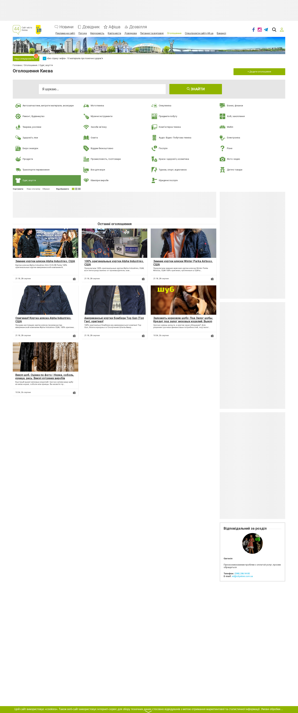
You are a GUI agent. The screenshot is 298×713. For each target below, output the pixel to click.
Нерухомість (97, 33)
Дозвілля (138, 27)
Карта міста (114, 33)
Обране (46, 189)
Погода (82, 33)
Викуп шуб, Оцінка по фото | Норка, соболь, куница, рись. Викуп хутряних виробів (44, 376)
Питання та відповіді (152, 33)
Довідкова (131, 33)
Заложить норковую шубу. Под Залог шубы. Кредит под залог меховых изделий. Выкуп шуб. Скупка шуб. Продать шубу (183, 321)
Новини (66, 27)
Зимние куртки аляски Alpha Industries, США (45, 261)
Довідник (91, 27)
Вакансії (221, 33)
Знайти (197, 89)
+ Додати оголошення (259, 71)
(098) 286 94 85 (242, 573)
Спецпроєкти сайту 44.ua (199, 33)
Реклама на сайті (65, 33)
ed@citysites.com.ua (242, 576)
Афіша (114, 27)
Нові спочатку (33, 189)
